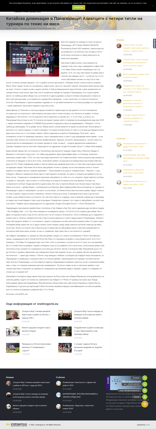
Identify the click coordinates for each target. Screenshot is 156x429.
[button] (144, 404)
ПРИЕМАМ (78, 7)
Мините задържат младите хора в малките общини (36, 329)
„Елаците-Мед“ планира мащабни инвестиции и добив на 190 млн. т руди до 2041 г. (36, 314)
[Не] (153, 6)
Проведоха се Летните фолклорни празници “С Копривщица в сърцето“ (36, 347)
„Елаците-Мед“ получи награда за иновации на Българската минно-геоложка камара (88, 314)
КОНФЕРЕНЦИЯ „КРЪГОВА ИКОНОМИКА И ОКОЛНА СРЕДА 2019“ (136, 158)
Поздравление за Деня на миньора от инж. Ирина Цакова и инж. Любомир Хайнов (88, 331)
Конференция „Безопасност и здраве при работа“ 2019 (135, 145)
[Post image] (13, 315)
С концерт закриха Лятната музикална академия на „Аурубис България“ (88, 347)
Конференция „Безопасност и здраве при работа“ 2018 (135, 182)
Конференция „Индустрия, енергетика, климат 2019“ (134, 171)
